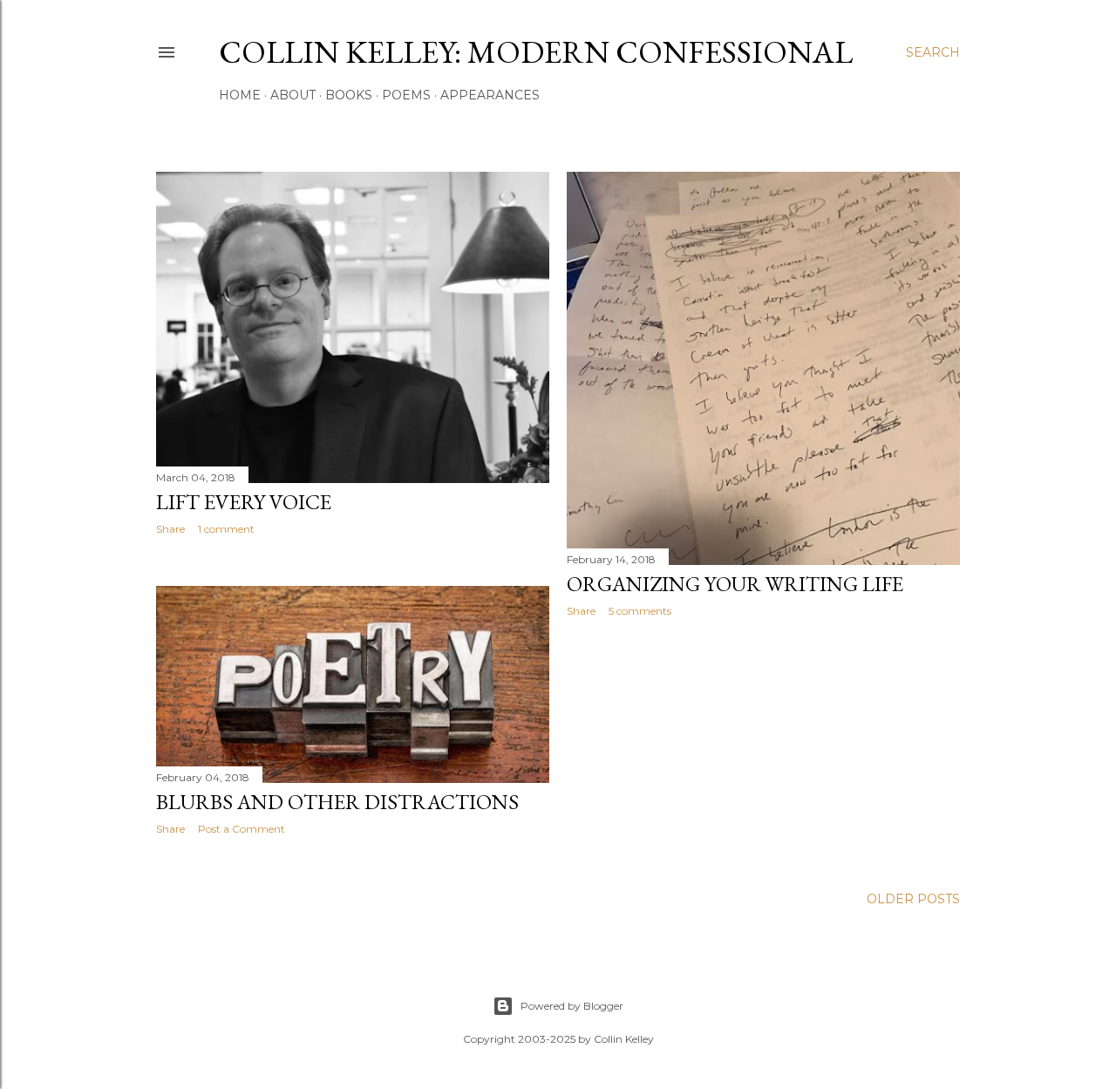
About (293, 95)
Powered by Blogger (572, 1005)
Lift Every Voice (243, 501)
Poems (406, 95)
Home (240, 95)
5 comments (640, 610)
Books (348, 95)
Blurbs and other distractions (337, 801)
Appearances (490, 95)
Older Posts (913, 899)
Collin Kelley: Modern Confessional (536, 51)
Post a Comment (241, 828)
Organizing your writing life (735, 583)
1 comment (226, 528)
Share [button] (170, 528)
